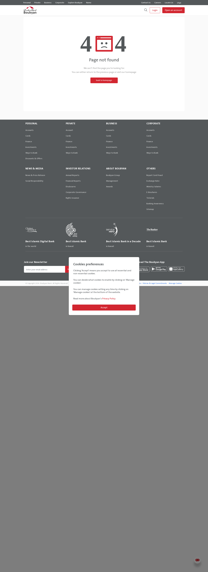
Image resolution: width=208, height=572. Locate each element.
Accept (104, 307)
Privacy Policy (108, 298)
